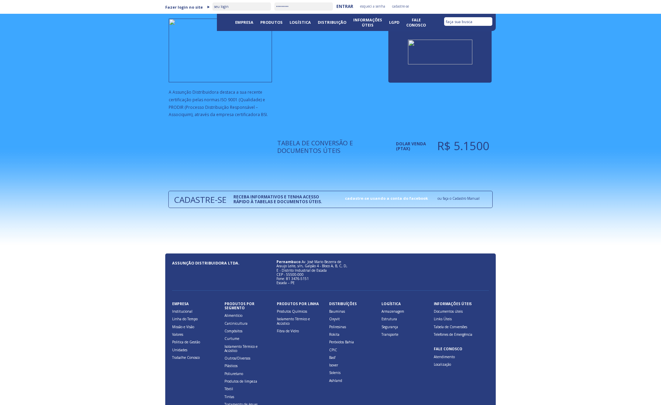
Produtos (271, 22)
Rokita (334, 334)
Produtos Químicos (292, 311)
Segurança (389, 326)
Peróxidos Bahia (341, 342)
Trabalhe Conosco (186, 357)
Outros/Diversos (237, 358)
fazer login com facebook (470, 5)
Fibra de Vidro (288, 331)
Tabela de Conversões (450, 326)
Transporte (389, 334)
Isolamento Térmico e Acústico (241, 348)
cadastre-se (400, 6)
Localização (442, 364)
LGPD (394, 22)
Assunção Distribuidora (191, 34)
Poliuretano (233, 373)
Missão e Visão (183, 326)
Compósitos (233, 331)
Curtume (231, 338)
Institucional (182, 311)
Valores (177, 334)
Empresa (244, 22)
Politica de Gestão (186, 342)
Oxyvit (334, 318)
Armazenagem (392, 311)
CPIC (333, 349)
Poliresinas (337, 326)
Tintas (229, 396)
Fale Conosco (416, 22)
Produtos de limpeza (240, 381)
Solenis (334, 372)
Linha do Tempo (185, 318)
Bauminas (337, 311)
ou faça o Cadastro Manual (459, 198)
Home (224, 22)
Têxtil (228, 388)
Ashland (335, 380)
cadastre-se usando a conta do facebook (386, 198)
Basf (332, 357)
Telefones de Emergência (453, 334)
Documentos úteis (448, 311)
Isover (333, 365)
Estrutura (389, 318)
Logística (300, 22)
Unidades (179, 349)
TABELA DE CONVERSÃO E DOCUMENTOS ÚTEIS (315, 147)
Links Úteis (443, 318)
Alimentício (233, 315)
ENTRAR (344, 6)
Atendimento (444, 356)
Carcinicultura (236, 323)
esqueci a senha (372, 6)
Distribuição (332, 22)
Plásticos (231, 365)
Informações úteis (367, 22)
